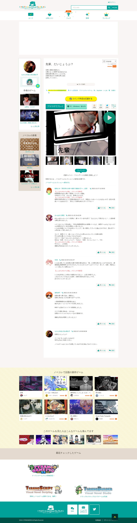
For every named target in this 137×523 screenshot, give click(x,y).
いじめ (105, 90)
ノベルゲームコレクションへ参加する (58, 182)
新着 (87, 18)
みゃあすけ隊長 (59, 215)
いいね (101, 207)
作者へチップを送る (113, 106)
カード (30, 18)
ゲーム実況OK (74, 90)
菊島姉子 (57, 292)
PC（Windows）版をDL (76, 106)
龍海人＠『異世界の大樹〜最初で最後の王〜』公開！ (71, 188)
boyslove (99, 90)
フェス (68, 18)
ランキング (106, 18)
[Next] (114, 133)
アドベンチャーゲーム (85, 90)
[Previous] (48, 133)
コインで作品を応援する (82, 99)
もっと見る (34, 126)
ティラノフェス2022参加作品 (57, 90)
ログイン (113, 2)
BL (94, 90)
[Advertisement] (68, 38)
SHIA (56, 260)
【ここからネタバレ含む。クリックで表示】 (69, 191)
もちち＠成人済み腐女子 (62, 331)
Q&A (72, 509)
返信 (111, 207)
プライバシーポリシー (111, 520)
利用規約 (98, 520)
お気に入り (49, 18)
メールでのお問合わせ (83, 509)
